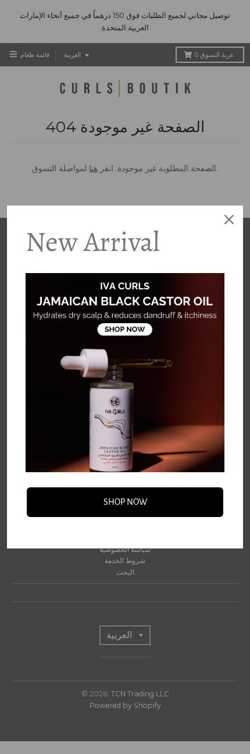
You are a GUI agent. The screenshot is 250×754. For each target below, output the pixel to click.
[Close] (229, 219)
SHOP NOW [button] (125, 502)
